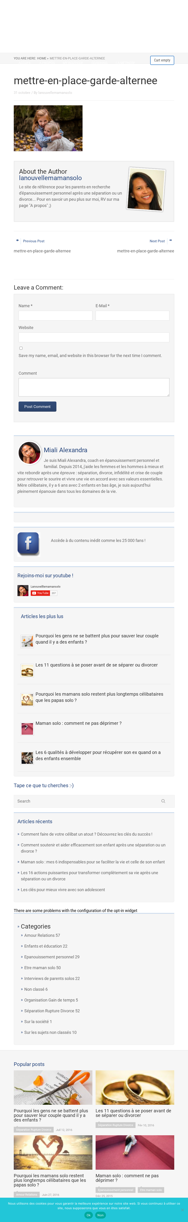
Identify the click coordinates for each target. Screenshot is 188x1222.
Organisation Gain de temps (49, 1000)
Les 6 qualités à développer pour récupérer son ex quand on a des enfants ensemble (98, 755)
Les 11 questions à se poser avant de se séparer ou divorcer (97, 665)
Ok (89, 1215)
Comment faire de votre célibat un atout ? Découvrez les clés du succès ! (86, 834)
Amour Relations (39, 935)
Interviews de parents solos (49, 978)
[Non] (182, 1210)
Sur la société (36, 1021)
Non (100, 1215)
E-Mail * (103, 305)
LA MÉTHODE (125, 63)
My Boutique (73, 63)
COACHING (99, 63)
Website (26, 327)
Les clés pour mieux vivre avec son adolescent (63, 889)
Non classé (34, 989)
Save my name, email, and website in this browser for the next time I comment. (90, 355)
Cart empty (162, 60)
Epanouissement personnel (49, 956)
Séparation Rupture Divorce (49, 1010)
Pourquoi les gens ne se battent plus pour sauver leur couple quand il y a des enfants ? (97, 639)
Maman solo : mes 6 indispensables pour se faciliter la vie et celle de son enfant (93, 861)
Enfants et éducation (43, 946)
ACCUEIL (25, 63)
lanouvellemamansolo (55, 93)
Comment (28, 373)
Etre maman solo (39, 967)
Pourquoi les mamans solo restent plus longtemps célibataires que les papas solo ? (99, 697)
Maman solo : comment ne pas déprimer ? (79, 723)
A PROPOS (47, 63)
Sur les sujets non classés (47, 1032)
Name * (26, 305)
